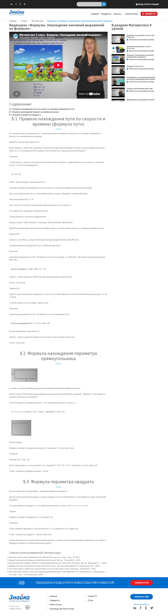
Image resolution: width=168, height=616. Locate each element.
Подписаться (142, 582)
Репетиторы (131, 14)
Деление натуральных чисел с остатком (139, 47)
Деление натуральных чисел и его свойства (140, 36)
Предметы (106, 14)
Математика (37, 21)
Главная (95, 14)
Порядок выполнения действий (140, 88)
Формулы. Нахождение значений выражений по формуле (140, 56)
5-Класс (24, 21)
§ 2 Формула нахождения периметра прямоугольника (34, 112)
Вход (148, 4)
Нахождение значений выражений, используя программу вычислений (141, 78)
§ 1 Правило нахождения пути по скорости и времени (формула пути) (41, 109)
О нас (90, 600)
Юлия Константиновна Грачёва (141, 39)
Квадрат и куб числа (135, 66)
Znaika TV (92, 596)
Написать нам (142, 596)
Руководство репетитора (62, 608)
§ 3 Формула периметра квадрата (25, 114)
